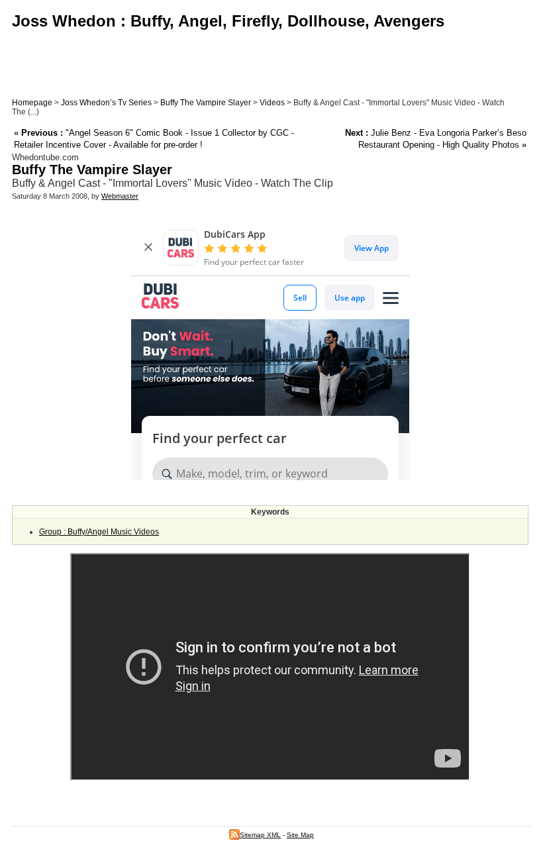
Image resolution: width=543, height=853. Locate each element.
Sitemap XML (260, 834)
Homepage (32, 102)
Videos (272, 102)
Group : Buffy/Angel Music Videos (99, 531)
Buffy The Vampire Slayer (205, 102)
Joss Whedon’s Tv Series (106, 102)
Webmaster (119, 196)
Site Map (300, 834)
